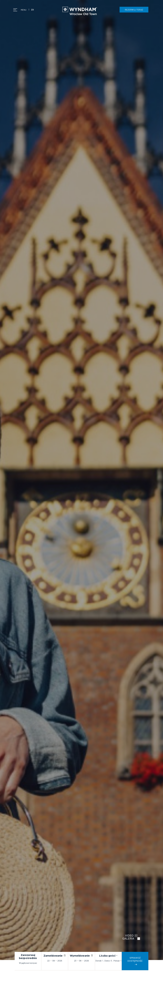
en (32, 9)
